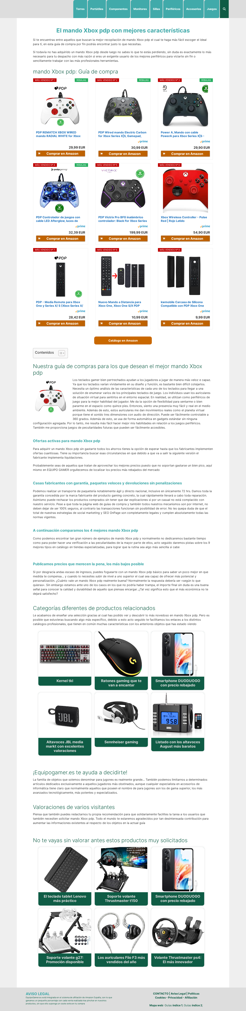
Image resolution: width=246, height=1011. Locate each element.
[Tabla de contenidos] (61, 353)
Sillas (156, 9)
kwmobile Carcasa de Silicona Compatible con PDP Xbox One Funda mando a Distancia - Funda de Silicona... (184, 303)
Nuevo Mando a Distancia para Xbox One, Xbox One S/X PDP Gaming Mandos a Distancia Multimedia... (119, 303)
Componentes (118, 9)
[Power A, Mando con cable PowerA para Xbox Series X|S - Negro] (185, 106)
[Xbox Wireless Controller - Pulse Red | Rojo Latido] (185, 191)
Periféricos (173, 9)
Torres (80, 9)
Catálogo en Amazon (123, 340)
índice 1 (177, 1005)
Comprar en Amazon (62, 153)
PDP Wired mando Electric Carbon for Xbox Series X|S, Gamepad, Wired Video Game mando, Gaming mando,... (122, 134)
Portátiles (96, 9)
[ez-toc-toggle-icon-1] (60, 353)
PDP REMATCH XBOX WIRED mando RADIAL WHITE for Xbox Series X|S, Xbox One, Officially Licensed (58, 134)
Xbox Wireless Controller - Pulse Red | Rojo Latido (184, 219)
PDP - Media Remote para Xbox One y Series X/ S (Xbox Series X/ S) (59, 303)
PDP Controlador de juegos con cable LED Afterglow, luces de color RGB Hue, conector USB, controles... (58, 219)
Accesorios (193, 9)
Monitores (140, 9)
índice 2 (197, 1005)
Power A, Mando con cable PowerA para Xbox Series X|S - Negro (182, 134)
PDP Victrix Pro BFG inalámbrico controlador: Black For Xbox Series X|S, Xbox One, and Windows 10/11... (122, 219)
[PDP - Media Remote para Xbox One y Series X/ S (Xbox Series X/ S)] (60, 275)
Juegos (212, 9)
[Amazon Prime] (143, 142)
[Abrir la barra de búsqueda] (224, 9)
